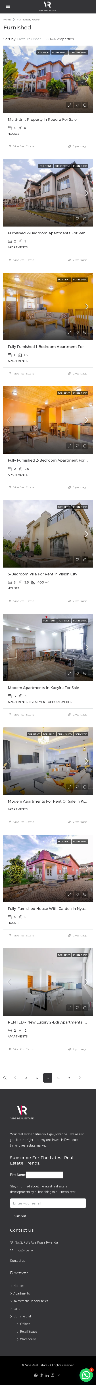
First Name (17, 1175)
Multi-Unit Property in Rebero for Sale (42, 119)
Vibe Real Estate (23, 146)
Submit (20, 1216)
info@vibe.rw (24, 1250)
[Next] (79, 1077)
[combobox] (33, 39)
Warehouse (28, 1339)
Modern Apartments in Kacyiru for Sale (43, 688)
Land (16, 1308)
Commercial (22, 1316)
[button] (86, 1375)
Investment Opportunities (30, 1301)
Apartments (21, 1293)
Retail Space (28, 1331)
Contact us (17, 1260)
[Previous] (4, 1077)
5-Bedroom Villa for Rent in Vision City (42, 574)
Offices (25, 1324)
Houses (19, 1286)
